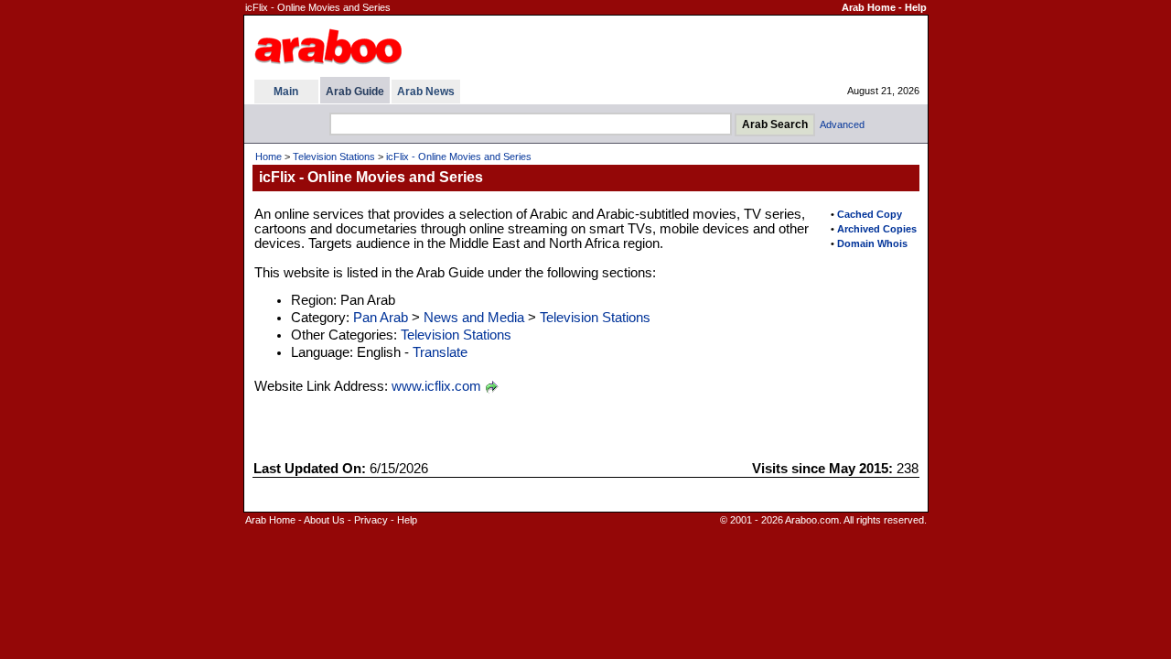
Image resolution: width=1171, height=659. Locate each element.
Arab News (426, 91)
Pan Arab (380, 317)
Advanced (842, 124)
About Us (324, 519)
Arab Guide (355, 91)
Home (268, 156)
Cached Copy (869, 214)
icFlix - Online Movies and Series (459, 156)
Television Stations (334, 156)
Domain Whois (872, 243)
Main (286, 91)
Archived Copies (877, 228)
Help (916, 7)
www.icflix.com (436, 386)
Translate (440, 352)
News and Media (474, 317)
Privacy (371, 519)
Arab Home (869, 7)
